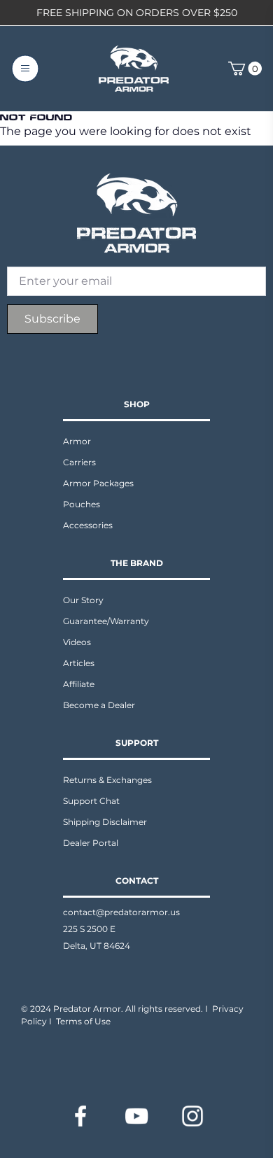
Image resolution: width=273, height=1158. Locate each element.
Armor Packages (98, 483)
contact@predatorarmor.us (121, 912)
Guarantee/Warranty (106, 621)
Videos (77, 642)
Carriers (79, 462)
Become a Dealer (99, 705)
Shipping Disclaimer (105, 822)
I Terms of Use (80, 1021)
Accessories (88, 525)
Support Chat (91, 801)
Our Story (83, 600)
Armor (77, 441)
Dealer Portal (90, 843)
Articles (78, 663)
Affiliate (78, 684)
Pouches (81, 504)
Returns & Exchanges (107, 780)
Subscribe (52, 318)
